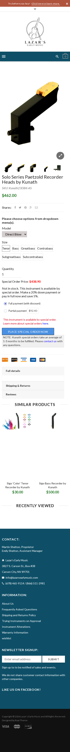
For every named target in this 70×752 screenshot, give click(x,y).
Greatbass (28, 248)
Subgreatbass (11, 257)
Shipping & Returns (18, 385)
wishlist (6, 638)
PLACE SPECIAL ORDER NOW (28, 331)
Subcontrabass (33, 257)
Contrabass (45, 248)
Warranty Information (15, 632)
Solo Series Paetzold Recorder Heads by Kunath (32, 179)
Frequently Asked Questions (19, 609)
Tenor (6, 248)
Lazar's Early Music (30, 716)
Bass (15, 248)
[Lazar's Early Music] (35, 32)
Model (6, 228)
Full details (13, 370)
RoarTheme (21, 720)
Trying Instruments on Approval (21, 621)
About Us (8, 603)
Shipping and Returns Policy (19, 615)
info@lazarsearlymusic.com (22, 577)
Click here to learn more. (46, 3)
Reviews (11, 394)
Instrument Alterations (16, 626)
